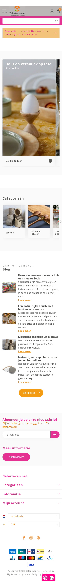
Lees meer (24, 300)
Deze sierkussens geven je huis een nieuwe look (38, 276)
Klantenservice (16, 456)
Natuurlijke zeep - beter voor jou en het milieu (37, 358)
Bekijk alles (29, 392)
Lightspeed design (29, 574)
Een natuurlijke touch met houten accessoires (35, 307)
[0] (58, 11)
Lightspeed (12, 574)
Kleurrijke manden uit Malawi (38, 337)
